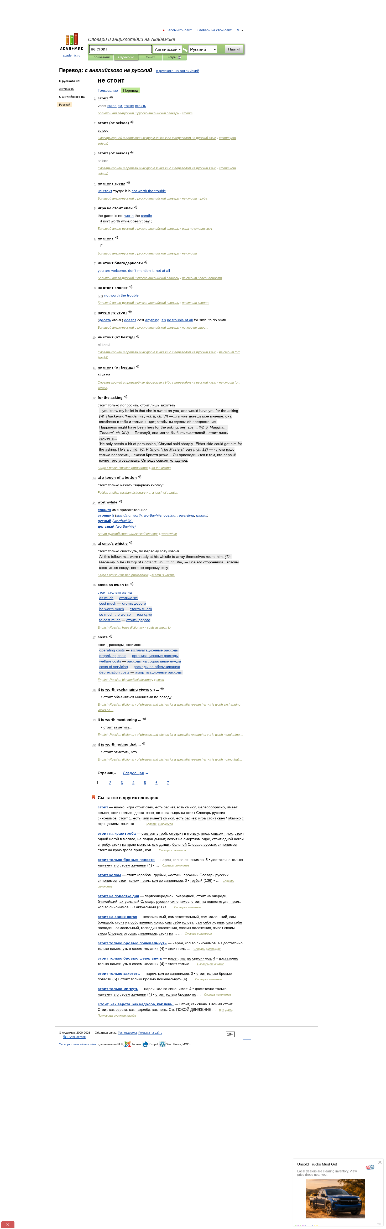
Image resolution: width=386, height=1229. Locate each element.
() (122, 521)
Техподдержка (127, 1032)
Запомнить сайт (179, 30)
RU (238, 30)
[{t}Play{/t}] (111, 97)
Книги (150, 57)
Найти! (234, 49)
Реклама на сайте (150, 1032)
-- (138, 113)
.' (163, 575)
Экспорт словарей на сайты (77, 1044)
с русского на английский (177, 71)
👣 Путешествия (74, 1036)
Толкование (108, 90)
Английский (66, 88)
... (226, 735)
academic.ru (71, 55)
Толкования (100, 57)
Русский (64, 104)
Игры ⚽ (174, 57)
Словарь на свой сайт (214, 30)
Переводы (126, 57)
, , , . (136, 1004)
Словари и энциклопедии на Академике (131, 39)
